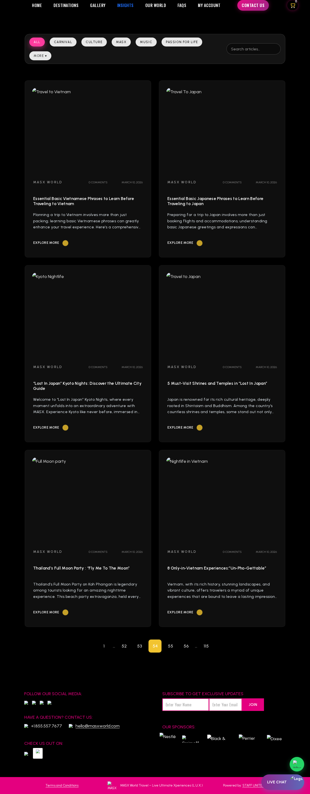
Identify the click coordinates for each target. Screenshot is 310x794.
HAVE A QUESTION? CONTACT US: (58, 717)
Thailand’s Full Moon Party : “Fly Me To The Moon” (81, 568)
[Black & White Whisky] (217, 739)
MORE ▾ (40, 56)
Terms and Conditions (62, 785)
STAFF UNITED (253, 785)
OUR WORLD (155, 5)
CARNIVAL (63, 42)
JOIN (253, 704)
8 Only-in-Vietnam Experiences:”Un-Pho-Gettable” (216, 568)
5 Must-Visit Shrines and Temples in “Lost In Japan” (217, 383)
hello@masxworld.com (98, 726)
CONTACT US (253, 5)
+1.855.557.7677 (46, 726)
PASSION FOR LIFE (182, 42)
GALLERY (98, 5)
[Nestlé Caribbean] (167, 739)
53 (139, 646)
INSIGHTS (125, 5)
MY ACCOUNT (209, 5)
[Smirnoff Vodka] (190, 739)
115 (206, 646)
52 (124, 646)
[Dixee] (274, 739)
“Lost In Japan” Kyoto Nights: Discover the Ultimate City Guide (87, 386)
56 (186, 646)
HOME (37, 5)
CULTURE (94, 42)
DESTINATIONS (66, 5)
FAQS (182, 5)
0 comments (98, 182)
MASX (121, 42)
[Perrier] (248, 739)
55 (170, 646)
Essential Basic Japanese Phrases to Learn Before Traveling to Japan (215, 201)
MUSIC (146, 42)
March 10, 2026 (132, 182)
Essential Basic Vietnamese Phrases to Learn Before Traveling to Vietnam (83, 201)
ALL (37, 42)
